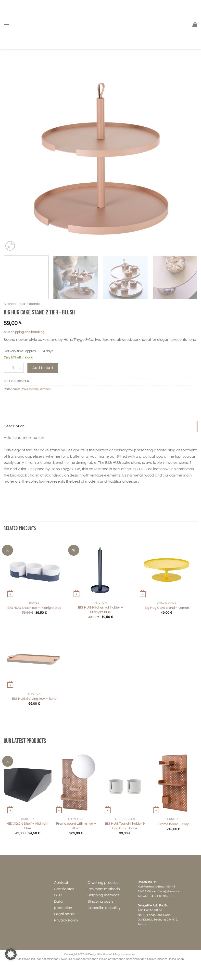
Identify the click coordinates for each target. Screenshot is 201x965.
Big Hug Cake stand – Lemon (166, 608)
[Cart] (194, 24)
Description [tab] (14, 426)
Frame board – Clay (173, 824)
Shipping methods (104, 895)
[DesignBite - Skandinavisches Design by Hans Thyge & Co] (100, 24)
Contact (61, 883)
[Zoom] (10, 246)
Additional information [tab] (24, 438)
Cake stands (30, 304)
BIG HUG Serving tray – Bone (34, 698)
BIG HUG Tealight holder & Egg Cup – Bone (125, 826)
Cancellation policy (104, 908)
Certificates (64, 889)
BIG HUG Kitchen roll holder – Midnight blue (100, 610)
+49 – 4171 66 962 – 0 (158, 896)
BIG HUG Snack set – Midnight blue (34, 608)
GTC (58, 895)
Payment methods (104, 889)
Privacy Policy (66, 920)
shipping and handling (27, 332)
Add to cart (42, 368)
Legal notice (64, 914)
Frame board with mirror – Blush (76, 826)
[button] (11, 954)
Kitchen (10, 304)
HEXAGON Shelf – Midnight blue (27, 826)
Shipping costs (100, 901)
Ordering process (103, 883)
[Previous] (13, 155)
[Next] (187, 155)
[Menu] (7, 24)
